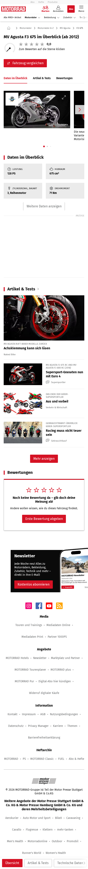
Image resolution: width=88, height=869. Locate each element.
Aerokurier (11, 818)
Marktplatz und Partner (65, 658)
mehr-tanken (65, 829)
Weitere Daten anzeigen (44, 206)
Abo (32, 2)
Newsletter (39, 658)
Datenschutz (16, 726)
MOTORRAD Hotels (17, 658)
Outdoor (57, 841)
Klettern (48, 829)
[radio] (21, 44)
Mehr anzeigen (44, 459)
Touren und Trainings (28, 625)
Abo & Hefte (76, 759)
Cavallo (16, 829)
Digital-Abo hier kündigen (54, 681)
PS (24, 759)
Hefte (41, 2)
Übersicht (12, 863)
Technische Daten (70, 863)
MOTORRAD (11, 759)
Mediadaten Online (58, 625)
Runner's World (31, 853)
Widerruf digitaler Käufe (44, 693)
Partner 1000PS (57, 637)
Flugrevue (32, 829)
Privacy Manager (38, 726)
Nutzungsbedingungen (64, 714)
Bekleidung (50, 17)
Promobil (72, 841)
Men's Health (15, 841)
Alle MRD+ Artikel (12, 17)
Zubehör (67, 17)
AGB (42, 714)
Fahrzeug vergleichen (28, 63)
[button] (37, 109)
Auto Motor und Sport (37, 818)
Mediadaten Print (32, 637)
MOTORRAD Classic (42, 759)
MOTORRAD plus (61, 669)
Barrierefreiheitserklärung (44, 737)
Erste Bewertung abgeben (44, 519)
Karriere (58, 726)
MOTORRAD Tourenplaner (30, 669)
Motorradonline (37, 841)
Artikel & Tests (38, 863)
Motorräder (31, 17)
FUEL (61, 759)
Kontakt (12, 714)
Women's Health (56, 853)
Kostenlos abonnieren (34, 584)
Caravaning (73, 818)
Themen (72, 726)
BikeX (58, 818)
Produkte (53, 2)
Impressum (29, 714)
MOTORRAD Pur (24, 681)
